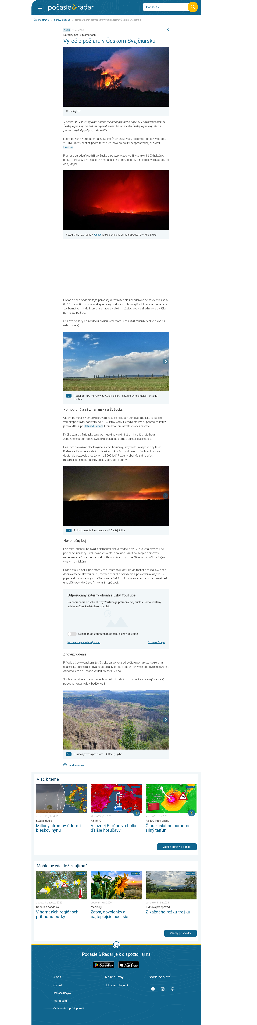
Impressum (60, 1000)
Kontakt (57, 985)
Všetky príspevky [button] (180, 933)
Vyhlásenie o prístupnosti (68, 1008)
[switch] (72, 634)
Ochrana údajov (156, 642)
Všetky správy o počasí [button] (177, 846)
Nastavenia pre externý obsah (83, 642)
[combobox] (168, 7)
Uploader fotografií (116, 985)
